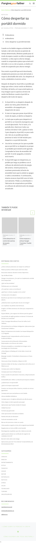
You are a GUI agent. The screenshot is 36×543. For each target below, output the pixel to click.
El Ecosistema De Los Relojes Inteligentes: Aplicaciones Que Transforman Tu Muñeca (18, 327)
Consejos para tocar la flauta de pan (11, 372)
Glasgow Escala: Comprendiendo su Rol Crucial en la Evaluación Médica (15, 337)
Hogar (3, 471)
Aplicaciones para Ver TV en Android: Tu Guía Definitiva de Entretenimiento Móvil (17, 443)
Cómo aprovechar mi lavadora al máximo (12, 413)
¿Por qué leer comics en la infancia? (11, 289)
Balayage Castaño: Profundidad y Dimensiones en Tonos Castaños (16, 357)
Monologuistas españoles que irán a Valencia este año (16, 431)
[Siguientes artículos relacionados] (32, 213)
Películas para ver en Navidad (9, 286)
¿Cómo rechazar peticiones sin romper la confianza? (15, 267)
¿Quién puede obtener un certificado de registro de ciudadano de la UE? (15, 435)
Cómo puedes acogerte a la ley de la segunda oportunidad (17, 425)
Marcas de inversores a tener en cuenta (12, 422)
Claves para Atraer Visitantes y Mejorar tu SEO (14, 361)
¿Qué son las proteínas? (7, 283)
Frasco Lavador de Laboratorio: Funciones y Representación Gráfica (18, 376)
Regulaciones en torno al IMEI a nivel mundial (13, 428)
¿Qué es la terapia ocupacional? (10, 385)
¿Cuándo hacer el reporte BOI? (9, 382)
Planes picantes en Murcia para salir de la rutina (14, 269)
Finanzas (4, 468)
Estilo (3, 465)
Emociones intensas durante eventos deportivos (14, 272)
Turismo (4, 491)
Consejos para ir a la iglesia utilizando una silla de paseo (16, 399)
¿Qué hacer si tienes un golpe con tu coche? (13, 292)
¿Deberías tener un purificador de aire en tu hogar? (15, 303)
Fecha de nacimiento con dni (9, 419)
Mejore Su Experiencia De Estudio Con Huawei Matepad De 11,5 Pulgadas (17, 332)
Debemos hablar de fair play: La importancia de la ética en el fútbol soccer (18, 365)
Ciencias (4, 456)
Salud (3, 485)
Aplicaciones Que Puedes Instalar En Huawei (13, 405)
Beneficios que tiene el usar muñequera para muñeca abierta (16, 299)
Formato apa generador (8, 411)
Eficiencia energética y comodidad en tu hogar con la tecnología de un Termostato (16, 347)
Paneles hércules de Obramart (9, 416)
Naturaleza (5, 477)
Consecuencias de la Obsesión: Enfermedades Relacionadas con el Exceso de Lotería (14, 342)
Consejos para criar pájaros (9, 295)
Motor (3, 474)
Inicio (2, 10)
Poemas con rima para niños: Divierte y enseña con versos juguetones (17, 389)
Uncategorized (6, 494)
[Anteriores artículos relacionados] (28, 213)
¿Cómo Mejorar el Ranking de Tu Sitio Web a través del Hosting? (16, 352)
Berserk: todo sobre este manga (10, 439)
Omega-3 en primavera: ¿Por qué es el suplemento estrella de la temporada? (17, 279)
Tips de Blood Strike (7, 275)
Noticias (7, 10)
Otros (3, 483)
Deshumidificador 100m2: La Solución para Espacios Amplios (18, 380)
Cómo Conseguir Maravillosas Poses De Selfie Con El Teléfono (15, 322)
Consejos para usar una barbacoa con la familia (14, 393)
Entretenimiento (7, 462)
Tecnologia (5, 488)
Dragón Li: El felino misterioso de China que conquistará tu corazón (17, 309)
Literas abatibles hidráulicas (9, 396)
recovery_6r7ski (8, 28)
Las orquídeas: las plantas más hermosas (12, 305)
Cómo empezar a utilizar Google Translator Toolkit (25, 241)
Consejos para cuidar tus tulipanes (10, 369)
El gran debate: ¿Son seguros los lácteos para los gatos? (17, 313)
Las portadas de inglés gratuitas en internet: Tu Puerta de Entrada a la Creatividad (17, 317)
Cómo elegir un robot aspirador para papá (13, 402)
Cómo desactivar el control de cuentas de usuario (9, 241)
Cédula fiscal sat (5, 408)
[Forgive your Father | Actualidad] (12, 3)
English (4, 459)
